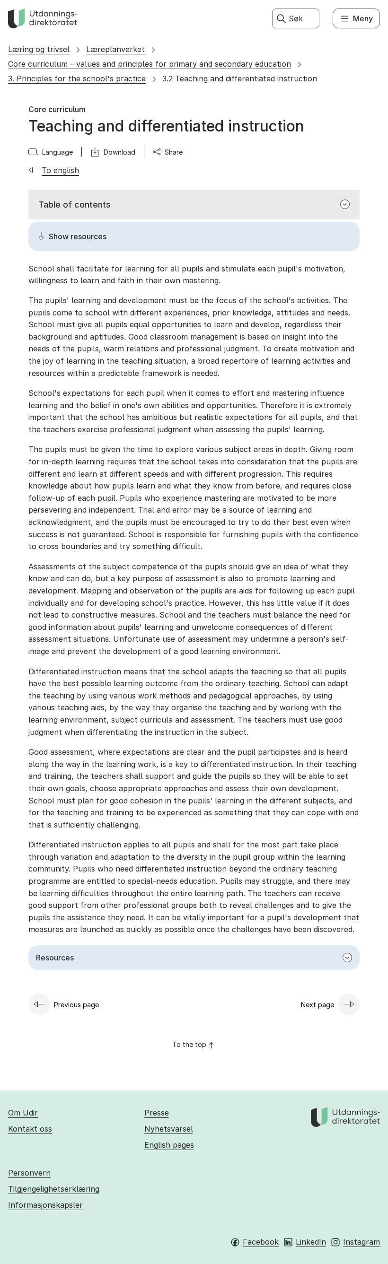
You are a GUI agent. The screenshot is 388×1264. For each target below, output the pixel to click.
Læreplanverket (115, 49)
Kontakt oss (30, 1128)
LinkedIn (311, 1242)
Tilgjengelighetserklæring (53, 1189)
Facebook (261, 1242)
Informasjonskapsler (45, 1205)
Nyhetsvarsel (168, 1128)
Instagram (361, 1242)
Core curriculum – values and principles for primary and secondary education (149, 64)
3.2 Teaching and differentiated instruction (239, 78)
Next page (317, 1005)
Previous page (76, 1005)
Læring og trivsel (39, 49)
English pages (169, 1145)
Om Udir (23, 1112)
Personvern (29, 1172)
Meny (363, 18)
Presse (156, 1112)
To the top (189, 1044)
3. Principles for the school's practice (77, 78)
